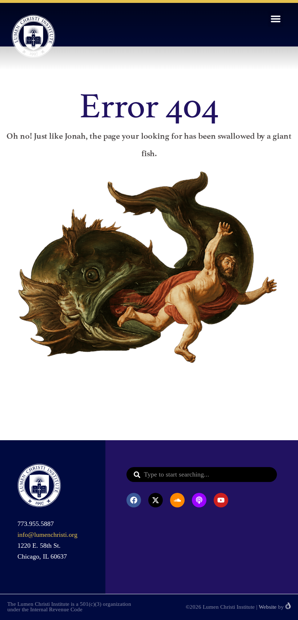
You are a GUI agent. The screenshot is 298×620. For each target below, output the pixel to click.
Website (268, 607)
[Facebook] (133, 500)
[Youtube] (221, 500)
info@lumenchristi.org (47, 534)
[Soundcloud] (177, 500)
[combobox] (201, 474)
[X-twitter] (155, 500)
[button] (276, 19)
